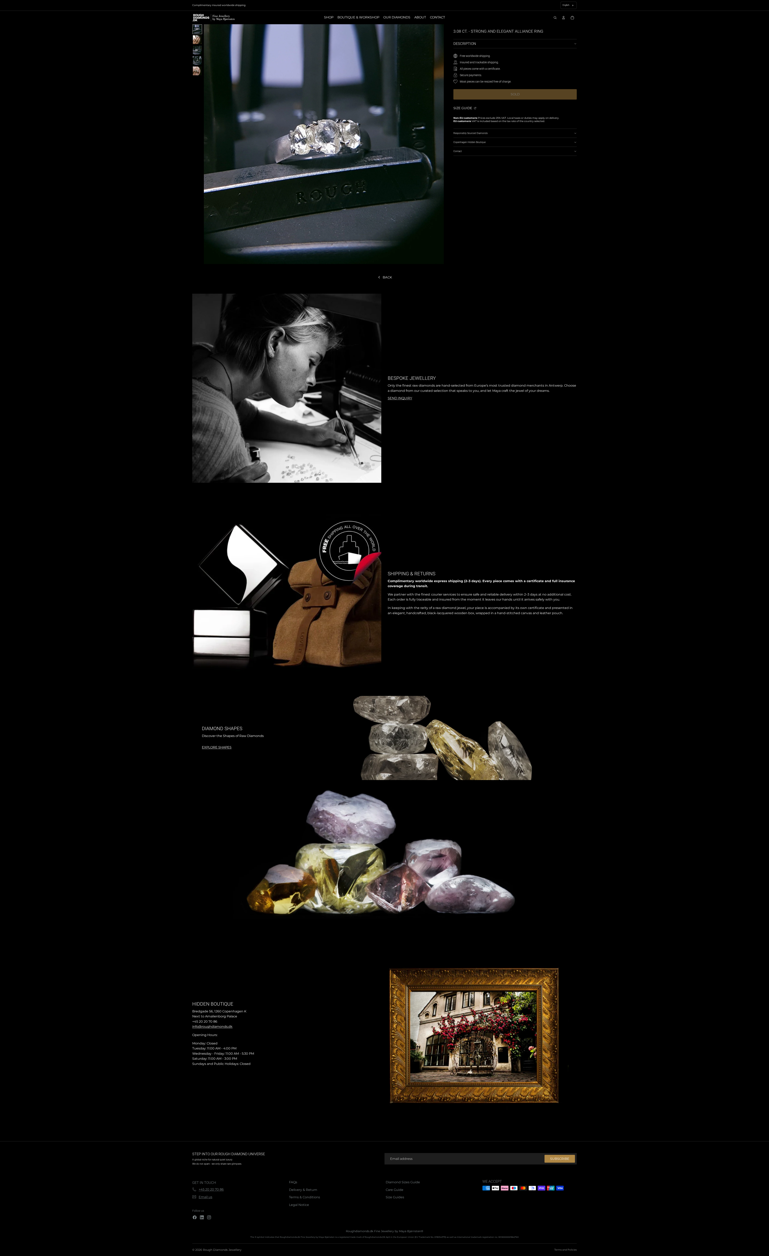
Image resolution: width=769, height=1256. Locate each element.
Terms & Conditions (304, 1197)
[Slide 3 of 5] (197, 50)
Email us (205, 1197)
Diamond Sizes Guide (403, 1182)
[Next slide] (572, 738)
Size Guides (395, 1197)
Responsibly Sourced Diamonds (470, 133)
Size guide (463, 108)
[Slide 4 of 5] (197, 60)
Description (464, 43)
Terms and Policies (565, 1249)
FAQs (293, 1182)
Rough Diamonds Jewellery (222, 1250)
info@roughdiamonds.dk (212, 1026)
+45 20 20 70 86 (211, 1189)
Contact (457, 151)
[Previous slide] (197, 738)
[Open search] (555, 17)
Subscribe (559, 1159)
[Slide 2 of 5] (197, 39)
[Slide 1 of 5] (197, 29)
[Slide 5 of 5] (197, 71)
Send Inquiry (400, 398)
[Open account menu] (563, 17)
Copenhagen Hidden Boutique (469, 142)
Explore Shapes (271, 747)
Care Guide (394, 1190)
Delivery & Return (303, 1190)
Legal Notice (299, 1205)
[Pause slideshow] (378, 775)
